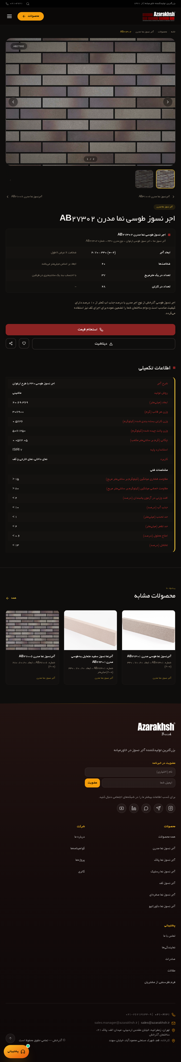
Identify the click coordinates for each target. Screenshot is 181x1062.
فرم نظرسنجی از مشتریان (159, 982)
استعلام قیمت (88, 330)
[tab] (165, 179)
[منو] (9, 16)
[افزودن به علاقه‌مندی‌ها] (24, 343)
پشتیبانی (13, 1051)
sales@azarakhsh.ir (132, 1023)
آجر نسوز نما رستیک (163, 872)
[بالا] (10, 1038)
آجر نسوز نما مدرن (145, 32)
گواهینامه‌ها (77, 848)
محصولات (162, 32)
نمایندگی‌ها (168, 947)
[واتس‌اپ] (146, 808)
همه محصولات (166, 837)
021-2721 (16, 3)
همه (13, 598)
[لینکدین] (134, 808)
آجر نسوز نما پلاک (164, 860)
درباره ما (79, 837)
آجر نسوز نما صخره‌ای (162, 895)
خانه (173, 32)
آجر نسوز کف (167, 883)
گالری (81, 872)
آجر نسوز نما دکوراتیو (162, 906)
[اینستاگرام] (170, 808)
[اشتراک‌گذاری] (11, 343)
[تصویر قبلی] (168, 102)
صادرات (170, 959)
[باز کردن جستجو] (28, 4)
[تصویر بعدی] (13, 102)
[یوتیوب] (121, 808)
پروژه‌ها (80, 860)
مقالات (171, 971)
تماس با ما (169, 936)
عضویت (92, 783)
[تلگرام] (158, 808)
